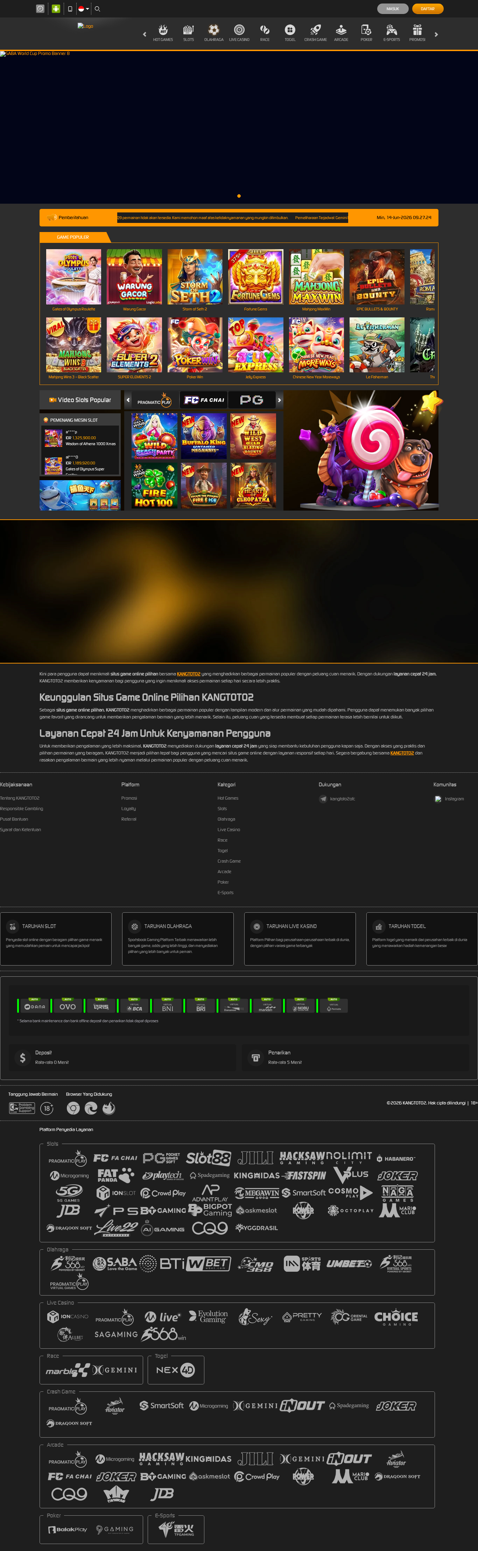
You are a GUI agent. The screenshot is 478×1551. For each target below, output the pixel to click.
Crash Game (315, 39)
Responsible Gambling (21, 809)
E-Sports (392, 39)
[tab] (155, 399)
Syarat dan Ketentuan (20, 830)
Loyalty (128, 809)
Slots (188, 39)
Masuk (393, 8)
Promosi (417, 39)
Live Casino (239, 39)
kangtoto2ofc (342, 799)
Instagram (454, 799)
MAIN (78, 277)
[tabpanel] (239, 127)
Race (264, 39)
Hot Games (163, 39)
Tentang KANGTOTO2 (20, 798)
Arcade (341, 39)
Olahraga (214, 39)
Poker (366, 39)
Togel (290, 39)
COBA (158, 429)
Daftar (428, 8)
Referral (128, 819)
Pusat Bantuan (14, 819)
